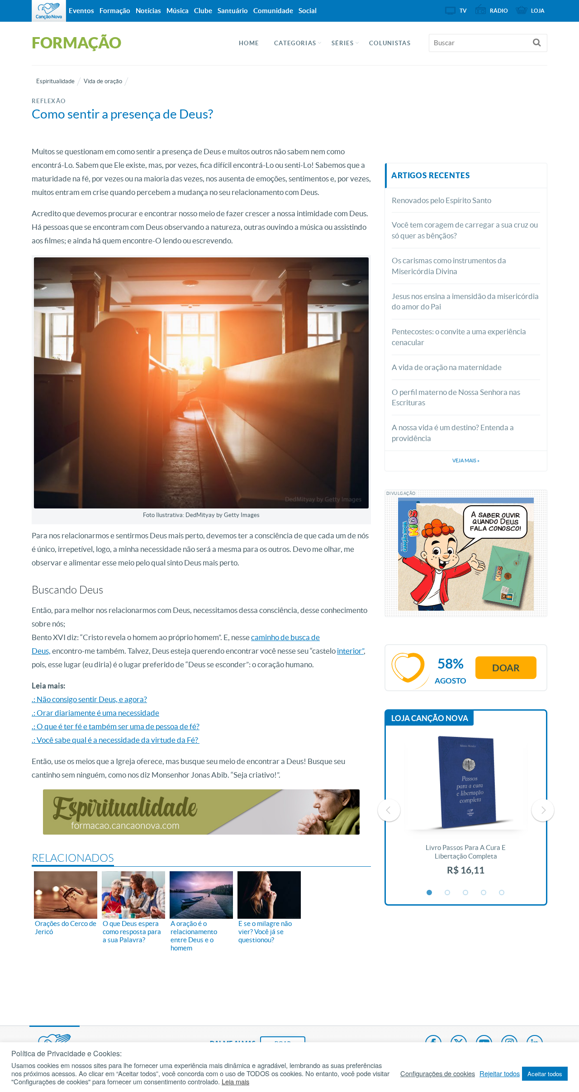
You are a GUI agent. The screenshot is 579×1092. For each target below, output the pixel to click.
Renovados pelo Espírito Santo (441, 200)
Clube (203, 10)
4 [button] (484, 893)
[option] (466, 810)
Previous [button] (389, 810)
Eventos (81, 10)
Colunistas (390, 43)
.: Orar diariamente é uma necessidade (95, 712)
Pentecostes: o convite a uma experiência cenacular (459, 337)
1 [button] (430, 893)
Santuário (233, 10)
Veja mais (465, 460)
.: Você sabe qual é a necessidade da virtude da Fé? (115, 740)
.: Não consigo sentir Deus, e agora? (89, 699)
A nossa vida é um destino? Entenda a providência (453, 432)
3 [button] (466, 893)
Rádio (499, 11)
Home (249, 43)
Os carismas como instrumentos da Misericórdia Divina (449, 265)
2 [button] (448, 893)
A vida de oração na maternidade (447, 367)
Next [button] (543, 810)
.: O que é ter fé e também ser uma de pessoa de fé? (115, 726)
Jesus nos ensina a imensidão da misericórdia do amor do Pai (465, 301)
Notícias (148, 10)
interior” (350, 650)
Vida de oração (103, 81)
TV (463, 11)
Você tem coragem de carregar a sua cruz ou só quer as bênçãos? (465, 230)
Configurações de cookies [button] (437, 1073)
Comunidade (273, 10)
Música (177, 10)
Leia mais (235, 1082)
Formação (115, 10)
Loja (538, 11)
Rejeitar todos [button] (499, 1073)
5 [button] (502, 893)
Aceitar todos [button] (544, 1073)
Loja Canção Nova (429, 718)
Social (308, 10)
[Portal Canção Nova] (49, 11)
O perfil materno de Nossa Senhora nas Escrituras (456, 397)
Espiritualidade (55, 81)
